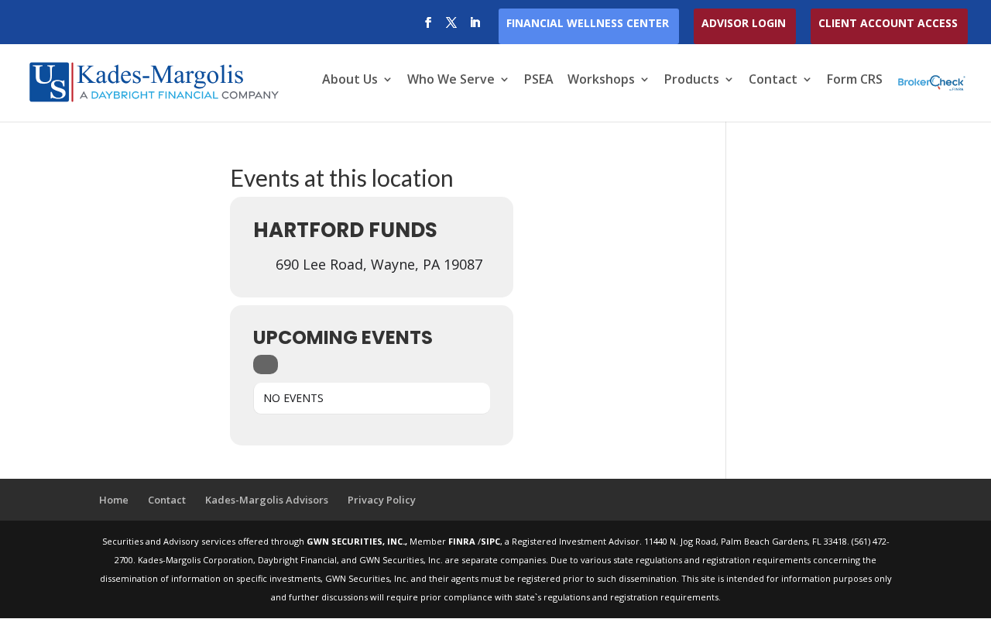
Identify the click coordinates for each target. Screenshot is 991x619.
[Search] (265, 364)
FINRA (463, 541)
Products (691, 81)
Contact (773, 81)
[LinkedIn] (474, 27)
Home (114, 500)
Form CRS (855, 81)
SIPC (490, 541)
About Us (350, 81)
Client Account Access (888, 24)
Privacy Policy (382, 500)
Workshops (601, 81)
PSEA (539, 81)
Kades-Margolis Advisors (266, 500)
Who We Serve (451, 81)
